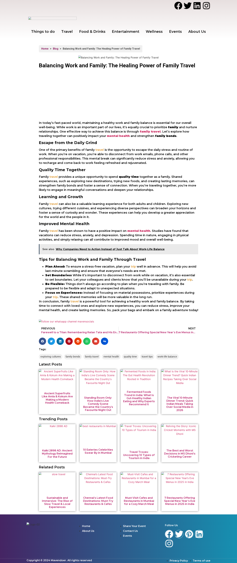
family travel (92, 356)
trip (133, 266)
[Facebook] (178, 6)
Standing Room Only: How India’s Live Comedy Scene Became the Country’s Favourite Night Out (98, 404)
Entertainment (125, 31)
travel (99, 150)
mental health (118, 136)
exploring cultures (50, 356)
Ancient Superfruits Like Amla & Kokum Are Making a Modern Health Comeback (57, 398)
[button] (42, 341)
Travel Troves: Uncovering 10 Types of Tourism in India (139, 455)
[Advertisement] (118, 96)
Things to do (43, 31)
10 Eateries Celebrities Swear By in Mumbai (98, 451)
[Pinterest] (189, 534)
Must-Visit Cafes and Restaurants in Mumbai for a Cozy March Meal (139, 501)
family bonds (73, 356)
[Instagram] (206, 6)
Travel (67, 31)
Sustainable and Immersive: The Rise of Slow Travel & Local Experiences (57, 502)
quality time (130, 356)
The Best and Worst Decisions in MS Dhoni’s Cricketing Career (179, 453)
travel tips (147, 356)
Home (45, 48)
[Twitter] (188, 6)
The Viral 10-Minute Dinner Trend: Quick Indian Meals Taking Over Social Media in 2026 (179, 404)
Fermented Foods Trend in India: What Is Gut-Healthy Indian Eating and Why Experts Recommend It (139, 398)
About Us (197, 31)
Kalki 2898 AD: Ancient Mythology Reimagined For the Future (57, 453)
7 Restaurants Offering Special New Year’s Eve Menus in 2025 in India (179, 501)
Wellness (154, 31)
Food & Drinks (92, 31)
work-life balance (167, 356)
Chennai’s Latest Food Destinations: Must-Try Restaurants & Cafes (98, 501)
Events (175, 31)
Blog (55, 48)
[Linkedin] (197, 6)
